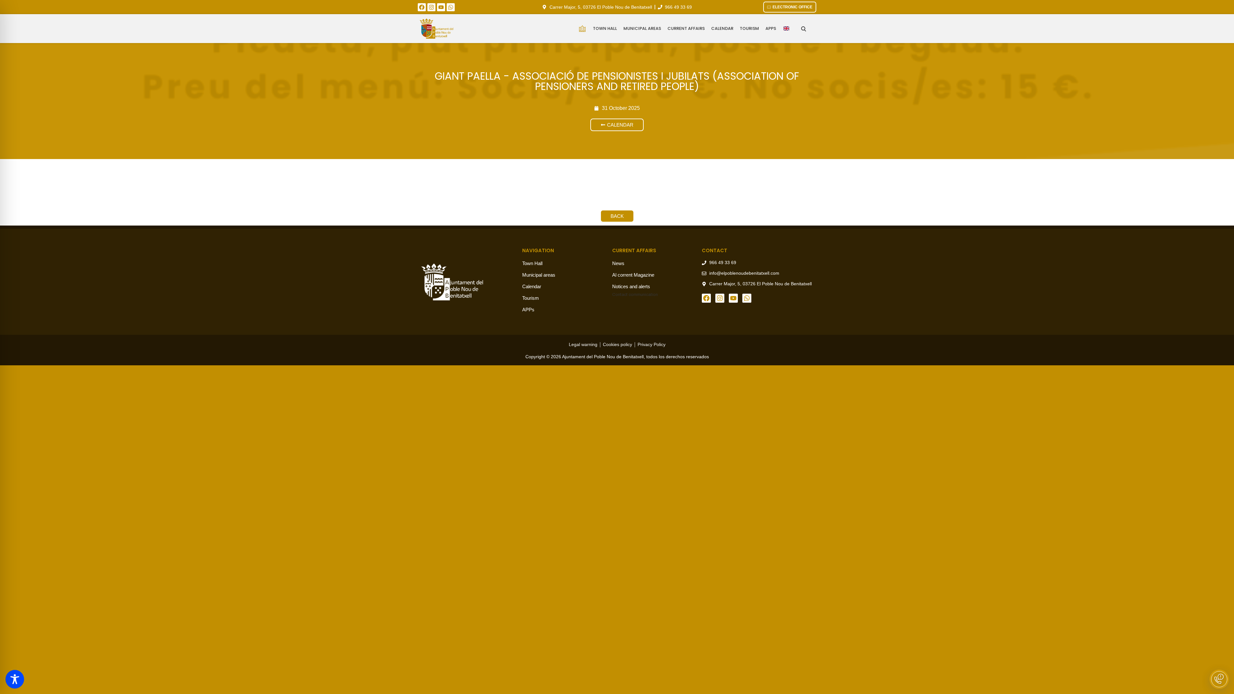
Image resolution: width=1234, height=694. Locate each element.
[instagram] (431, 7)
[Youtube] (441, 7)
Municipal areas (642, 28)
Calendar (722, 28)
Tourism (749, 28)
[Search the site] (803, 28)
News (618, 263)
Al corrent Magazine (633, 275)
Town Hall (605, 28)
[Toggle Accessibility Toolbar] (15, 679)
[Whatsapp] (451, 7)
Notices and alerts (631, 286)
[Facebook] (422, 7)
